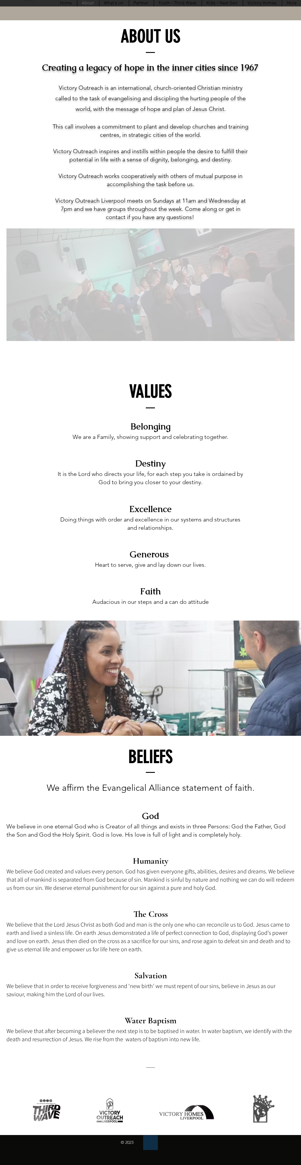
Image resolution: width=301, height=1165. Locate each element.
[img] (150, 1142)
